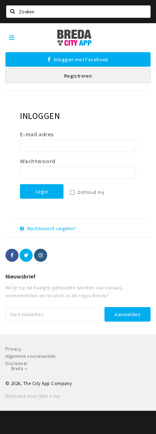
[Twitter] (26, 255)
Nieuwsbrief (20, 276)
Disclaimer (16, 363)
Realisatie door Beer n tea (32, 396)
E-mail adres (37, 134)
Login (42, 191)
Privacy (13, 349)
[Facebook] (12, 255)
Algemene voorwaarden (30, 356)
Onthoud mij (90, 192)
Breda (17, 368)
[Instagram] (40, 255)
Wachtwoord (38, 161)
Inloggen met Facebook (80, 59)
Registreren (78, 76)
